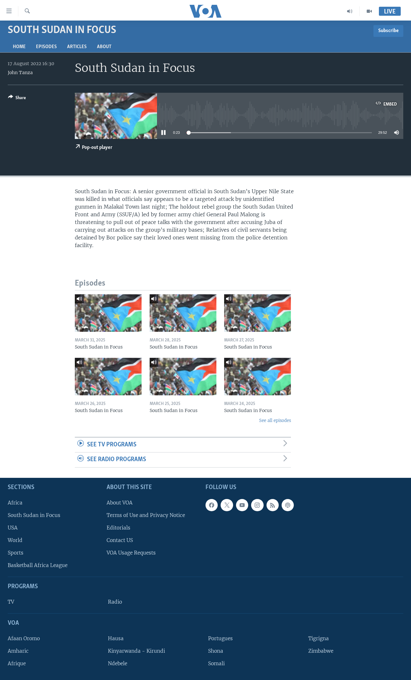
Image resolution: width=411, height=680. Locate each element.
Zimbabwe (320, 651)
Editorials (118, 528)
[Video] (369, 11)
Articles (77, 46)
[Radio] (350, 11)
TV (11, 602)
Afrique (17, 663)
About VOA (120, 503)
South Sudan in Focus (34, 515)
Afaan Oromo (24, 638)
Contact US (120, 540)
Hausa (116, 638)
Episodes (46, 46)
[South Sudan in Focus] (108, 313)
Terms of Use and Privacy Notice (146, 515)
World (15, 540)
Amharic (18, 651)
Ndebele (117, 663)
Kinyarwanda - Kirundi (136, 651)
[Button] (17, 99)
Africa (15, 503)
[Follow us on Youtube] (242, 505)
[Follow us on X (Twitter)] (227, 505)
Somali (216, 663)
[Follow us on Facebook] (212, 505)
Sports (15, 553)
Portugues (220, 638)
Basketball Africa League (37, 565)
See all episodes (275, 420)
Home (19, 46)
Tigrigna (318, 638)
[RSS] (273, 505)
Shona (215, 651)
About (104, 46)
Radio (115, 602)
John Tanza (20, 72)
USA (13, 528)
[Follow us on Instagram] (257, 505)
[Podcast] (288, 505)
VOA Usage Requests (131, 553)
